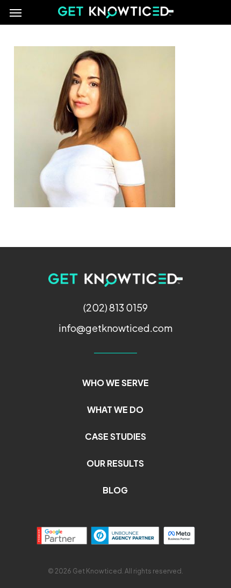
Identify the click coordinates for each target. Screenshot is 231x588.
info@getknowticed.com (115, 328)
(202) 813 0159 (115, 307)
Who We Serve (115, 382)
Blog (115, 490)
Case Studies (115, 436)
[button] (15, 12)
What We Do (115, 409)
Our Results (115, 463)
